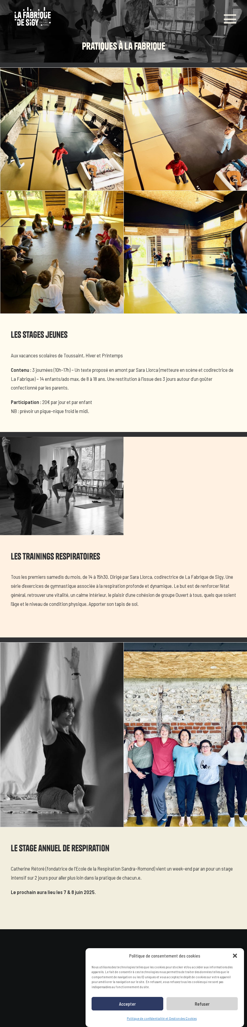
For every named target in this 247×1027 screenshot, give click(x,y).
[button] (235, 956)
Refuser (202, 1004)
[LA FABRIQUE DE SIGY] (33, 17)
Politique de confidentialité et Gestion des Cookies (162, 1018)
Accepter (127, 1004)
